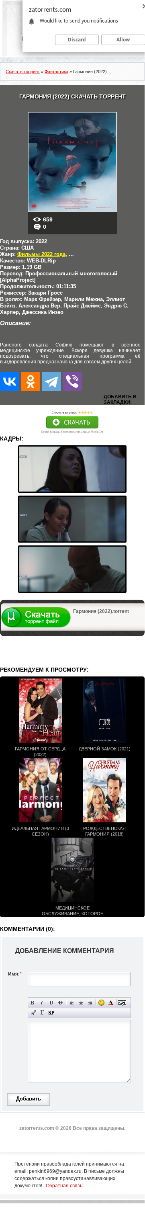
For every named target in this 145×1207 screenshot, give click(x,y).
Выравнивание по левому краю (71, 1003)
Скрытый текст (122, 1003)
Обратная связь (64, 1186)
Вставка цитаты (32, 1013)
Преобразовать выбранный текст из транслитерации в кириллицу (42, 1013)
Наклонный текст (42, 1003)
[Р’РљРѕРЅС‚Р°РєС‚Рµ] (9, 381)
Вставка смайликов (101, 1003)
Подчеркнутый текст (51, 1003)
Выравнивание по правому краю (90, 1003)
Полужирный (32, 1003)
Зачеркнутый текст (60, 1003)
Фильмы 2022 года (41, 254)
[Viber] (72, 381)
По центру (81, 1003)
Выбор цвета (110, 1003)
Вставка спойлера (51, 1013)
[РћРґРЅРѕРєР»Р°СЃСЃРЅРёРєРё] (30, 381)
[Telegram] (51, 381)
